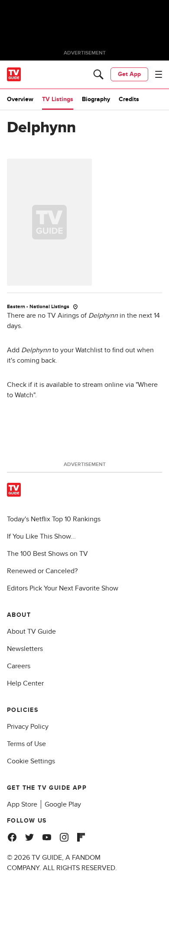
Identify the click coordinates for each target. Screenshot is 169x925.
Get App (129, 74)
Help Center (25, 683)
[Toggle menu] (158, 74)
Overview (20, 99)
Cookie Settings (31, 761)
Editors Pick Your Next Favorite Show (62, 588)
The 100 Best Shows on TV (47, 553)
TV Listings (57, 99)
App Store (22, 804)
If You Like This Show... (41, 536)
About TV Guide (31, 631)
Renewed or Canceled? (42, 571)
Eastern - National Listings (38, 306)
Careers (18, 666)
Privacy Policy (28, 726)
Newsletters (25, 648)
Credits (129, 99)
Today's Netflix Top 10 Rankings (54, 519)
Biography (96, 99)
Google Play (63, 804)
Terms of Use (26, 744)
